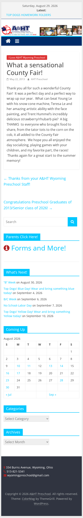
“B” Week (10, 282)
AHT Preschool (39, 79)
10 (18, 366)
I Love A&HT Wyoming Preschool (27, 57)
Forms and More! (37, 248)
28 (61, 380)
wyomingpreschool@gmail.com (27, 475)
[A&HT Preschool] (8, 41)
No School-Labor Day (18, 305)
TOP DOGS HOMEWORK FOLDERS (28, 15)
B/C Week (10, 299)
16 (7, 373)
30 (7, 387)
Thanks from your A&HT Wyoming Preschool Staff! (35, 181)
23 (7, 380)
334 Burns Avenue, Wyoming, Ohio (29, 467)
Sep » (52, 394)
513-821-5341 (15, 471)
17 (18, 373)
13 (50, 366)
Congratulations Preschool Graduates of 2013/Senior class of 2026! (38, 205)
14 (61, 366)
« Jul (8, 394)
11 (29, 366)
